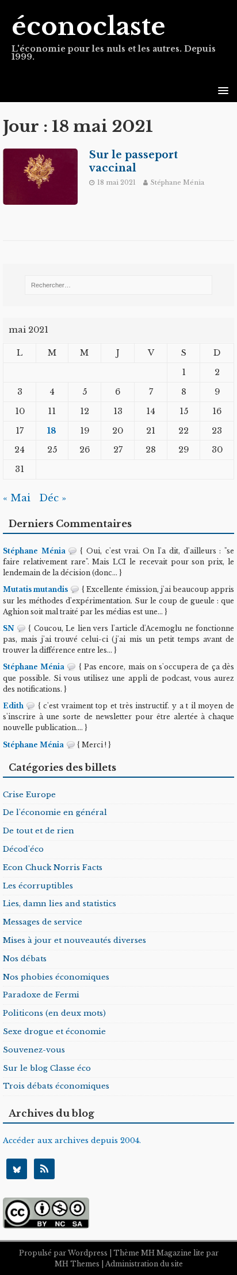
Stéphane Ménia (177, 182)
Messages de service (42, 922)
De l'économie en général (55, 812)
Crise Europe (29, 795)
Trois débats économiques (56, 1086)
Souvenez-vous (34, 1050)
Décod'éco (23, 849)
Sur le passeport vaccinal (133, 161)
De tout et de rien (38, 831)
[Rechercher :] (118, 285)
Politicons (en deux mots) (54, 1013)
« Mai (16, 498)
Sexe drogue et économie (54, 1031)
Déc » (52, 498)
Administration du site (144, 1264)
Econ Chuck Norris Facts (52, 867)
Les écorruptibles (38, 886)
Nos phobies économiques (56, 977)
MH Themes (77, 1264)
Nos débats (25, 959)
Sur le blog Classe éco (47, 1068)
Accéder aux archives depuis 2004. (72, 1140)
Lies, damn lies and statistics (59, 904)
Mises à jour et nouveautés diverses (74, 940)
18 (51, 431)
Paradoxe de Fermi (41, 995)
